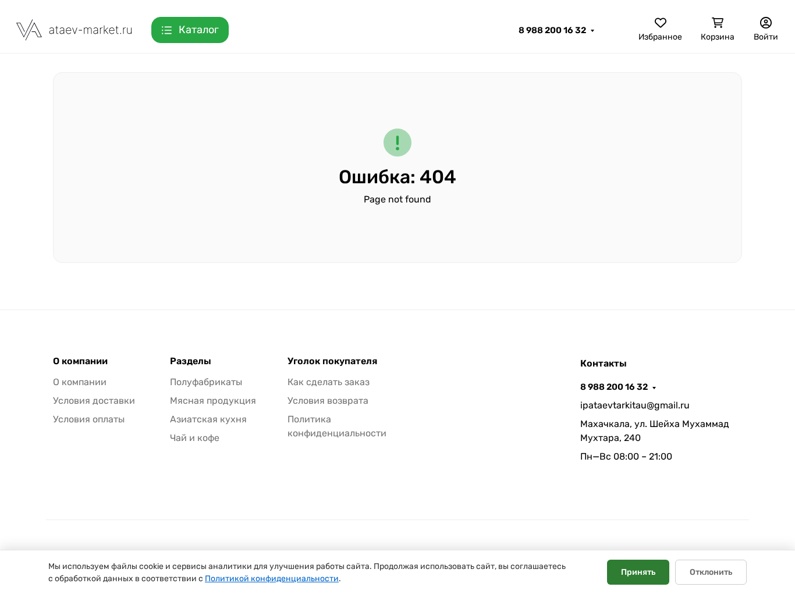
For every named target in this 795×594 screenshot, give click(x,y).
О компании (80, 361)
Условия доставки (94, 400)
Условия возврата (328, 400)
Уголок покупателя (332, 361)
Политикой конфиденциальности (272, 579)
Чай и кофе (194, 437)
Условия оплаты (89, 419)
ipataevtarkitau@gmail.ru (635, 405)
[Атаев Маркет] (74, 29)
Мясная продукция (213, 400)
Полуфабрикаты (206, 381)
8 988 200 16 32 (552, 30)
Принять (638, 572)
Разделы (190, 361)
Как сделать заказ (329, 381)
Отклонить (711, 572)
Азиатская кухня (208, 419)
